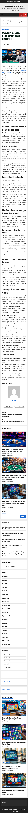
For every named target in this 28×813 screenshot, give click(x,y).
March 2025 (5, 637)
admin (5, 42)
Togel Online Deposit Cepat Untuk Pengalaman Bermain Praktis (11, 719)
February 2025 (5, 641)
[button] (2, 14)
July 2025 (4, 623)
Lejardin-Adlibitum (14, 6)
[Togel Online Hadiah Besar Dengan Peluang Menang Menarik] (14, 732)
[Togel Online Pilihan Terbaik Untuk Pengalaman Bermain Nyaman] (14, 756)
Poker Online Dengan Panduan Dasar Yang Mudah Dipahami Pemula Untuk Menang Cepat (13, 503)
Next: (13, 420)
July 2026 (4, 580)
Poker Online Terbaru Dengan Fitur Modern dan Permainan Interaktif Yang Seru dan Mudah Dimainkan (14, 477)
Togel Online (7, 714)
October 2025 (5, 612)
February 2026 (5, 598)
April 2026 (4, 591)
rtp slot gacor (6, 681)
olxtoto (4, 802)
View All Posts (20, 406)
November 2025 (6, 609)
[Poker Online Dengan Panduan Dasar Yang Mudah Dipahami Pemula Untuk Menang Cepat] (14, 491)
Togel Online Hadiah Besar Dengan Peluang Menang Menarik (14, 743)
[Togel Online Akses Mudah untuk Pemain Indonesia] (14, 780)
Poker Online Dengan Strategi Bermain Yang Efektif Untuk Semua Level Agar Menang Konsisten (12, 451)
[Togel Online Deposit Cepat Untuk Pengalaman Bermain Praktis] (14, 708)
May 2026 (4, 587)
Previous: (12, 414)
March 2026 (5, 594)
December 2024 (6, 644)
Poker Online (6, 29)
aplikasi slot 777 (6, 689)
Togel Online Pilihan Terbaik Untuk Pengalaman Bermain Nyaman (11, 767)
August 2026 (5, 576)
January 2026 (5, 602)
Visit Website (8, 406)
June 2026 (4, 584)
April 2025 (4, 634)
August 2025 (5, 619)
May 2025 (4, 630)
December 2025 (6, 605)
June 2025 (4, 627)
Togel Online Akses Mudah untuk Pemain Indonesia (13, 791)
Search (4, 512)
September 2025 (6, 616)
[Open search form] (17, 14)
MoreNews (23, 809)
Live (25, 14)
